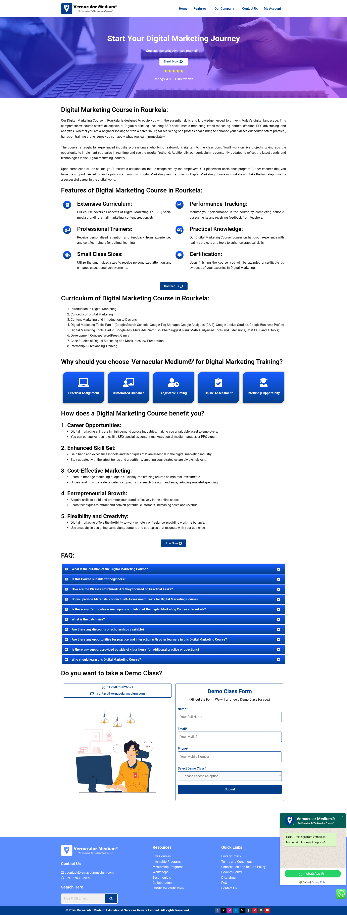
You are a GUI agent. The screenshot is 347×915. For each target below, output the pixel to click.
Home (178, 8)
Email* (182, 729)
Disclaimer (228, 877)
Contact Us (248, 8)
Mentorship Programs (168, 867)
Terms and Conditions (236, 862)
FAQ (224, 883)
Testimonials (162, 877)
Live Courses (162, 856)
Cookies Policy (231, 872)
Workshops (160, 872)
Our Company (221, 8)
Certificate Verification (168, 888)
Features (194, 8)
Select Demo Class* (192, 768)
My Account (270, 8)
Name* (183, 709)
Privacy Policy (231, 856)
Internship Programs (167, 862)
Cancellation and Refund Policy (243, 867)
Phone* (183, 748)
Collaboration (162, 883)
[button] (196, 8)
